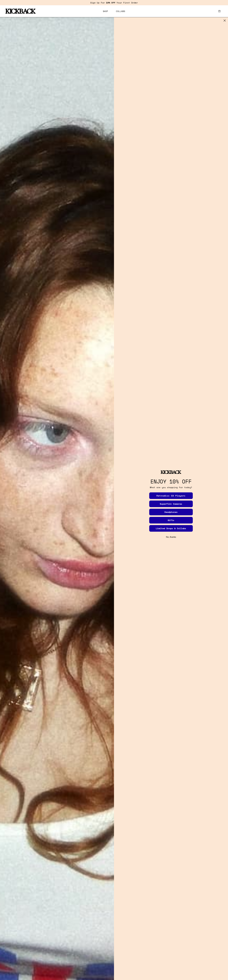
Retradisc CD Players (171, 495)
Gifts (171, 520)
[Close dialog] (224, 20)
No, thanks (171, 537)
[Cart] (219, 11)
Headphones (171, 512)
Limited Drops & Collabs (171, 528)
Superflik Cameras (171, 503)
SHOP (105, 11)
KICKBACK (20, 11)
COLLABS (120, 11)
